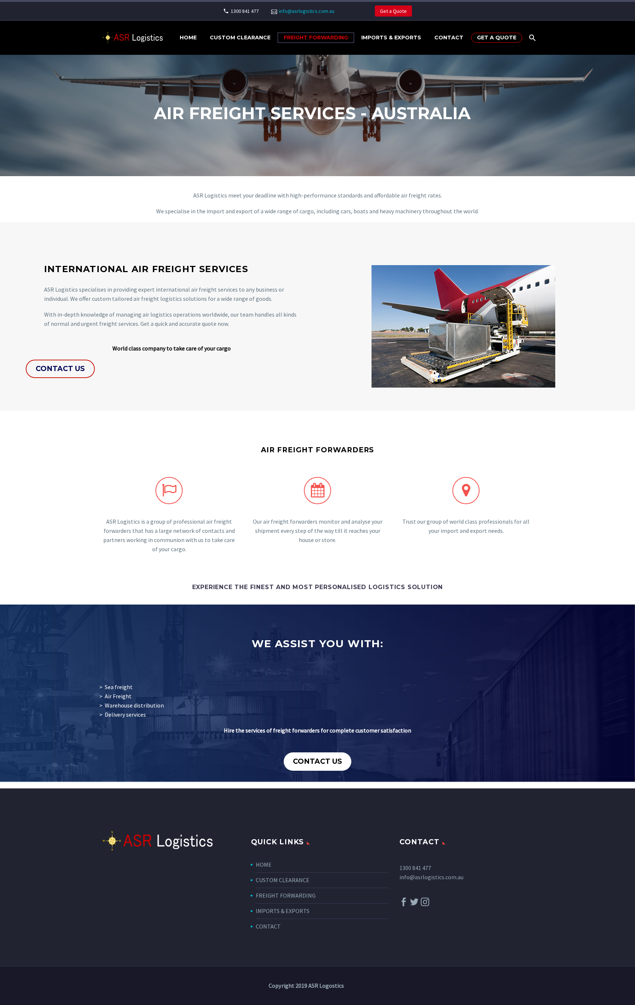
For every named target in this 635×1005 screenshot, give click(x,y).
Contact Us (60, 368)
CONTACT (448, 37)
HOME (264, 864)
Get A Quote (496, 37)
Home (188, 37)
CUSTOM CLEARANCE (240, 37)
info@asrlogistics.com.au (306, 11)
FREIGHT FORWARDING (316, 37)
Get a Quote (393, 11)
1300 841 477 (245, 11)
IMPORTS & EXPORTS (391, 37)
